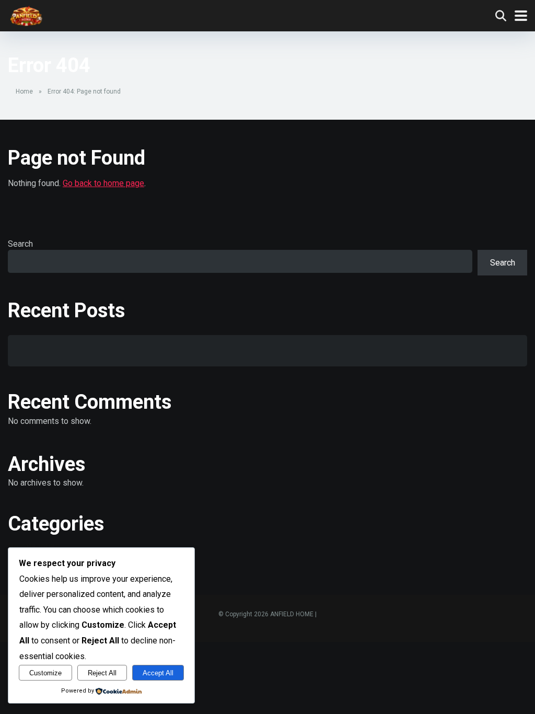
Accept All (158, 673)
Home (24, 91)
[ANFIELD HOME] (26, 14)
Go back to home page (103, 183)
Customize (45, 673)
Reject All (102, 673)
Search (20, 244)
